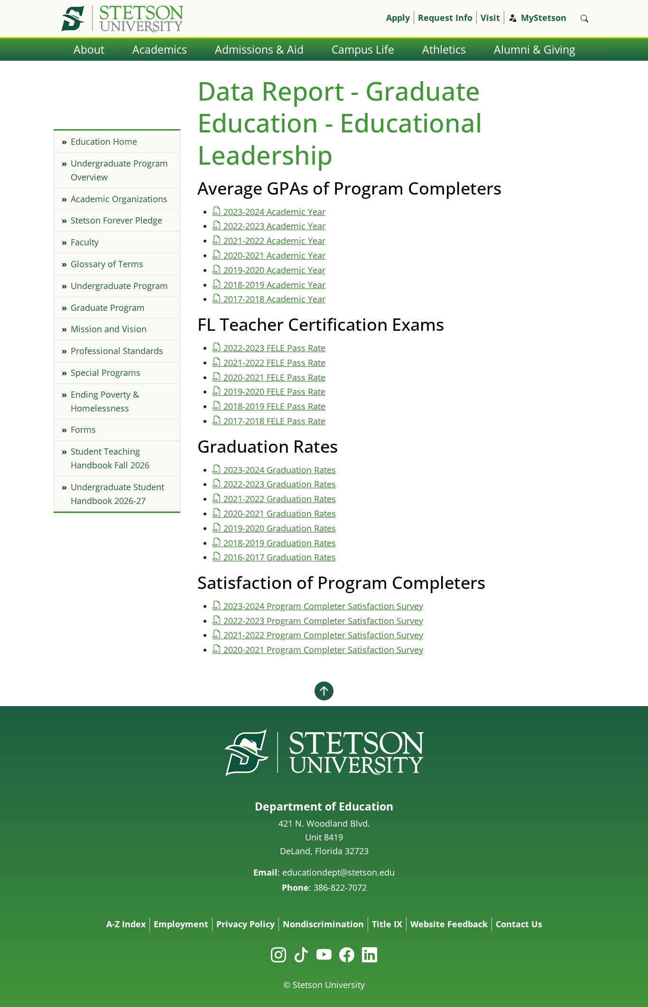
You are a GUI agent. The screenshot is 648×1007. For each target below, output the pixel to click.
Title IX (387, 924)
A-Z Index (126, 924)
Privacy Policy (245, 924)
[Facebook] (346, 954)
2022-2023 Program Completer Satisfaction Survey (323, 620)
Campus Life (363, 49)
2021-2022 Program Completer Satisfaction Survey (323, 635)
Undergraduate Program (119, 285)
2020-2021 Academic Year (274, 255)
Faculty (85, 242)
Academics (159, 49)
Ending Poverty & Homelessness (105, 401)
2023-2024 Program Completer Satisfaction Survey (323, 606)
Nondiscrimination (323, 924)
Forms (83, 429)
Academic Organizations (119, 199)
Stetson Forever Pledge (116, 220)
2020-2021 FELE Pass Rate (274, 377)
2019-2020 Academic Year (274, 270)
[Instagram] (278, 954)
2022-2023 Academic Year (274, 226)
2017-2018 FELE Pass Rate (274, 421)
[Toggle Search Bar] (584, 18)
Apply (398, 17)
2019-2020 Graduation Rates (279, 528)
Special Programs (105, 372)
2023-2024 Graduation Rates (279, 470)
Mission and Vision (109, 329)
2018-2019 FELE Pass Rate (274, 406)
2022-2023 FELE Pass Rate (274, 348)
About (89, 49)
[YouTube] (324, 954)
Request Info (445, 17)
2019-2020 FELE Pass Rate (274, 391)
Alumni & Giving (534, 49)
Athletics (444, 49)
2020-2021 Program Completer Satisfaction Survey (323, 649)
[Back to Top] (324, 691)
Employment (181, 924)
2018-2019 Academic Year (274, 284)
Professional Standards (117, 350)
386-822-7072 (340, 887)
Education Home (104, 141)
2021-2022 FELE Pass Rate (274, 362)
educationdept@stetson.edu (338, 872)
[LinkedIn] (369, 954)
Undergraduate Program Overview (119, 170)
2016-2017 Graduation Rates (279, 557)
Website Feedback (449, 924)
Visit (490, 17)
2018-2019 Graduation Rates (279, 543)
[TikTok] (301, 954)
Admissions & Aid (259, 49)
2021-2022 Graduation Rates (279, 498)
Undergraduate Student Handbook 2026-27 (117, 493)
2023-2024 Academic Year (274, 211)
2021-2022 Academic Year (274, 240)
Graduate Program (108, 307)
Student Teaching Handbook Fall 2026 (110, 458)
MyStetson (543, 17)
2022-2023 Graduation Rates (279, 484)
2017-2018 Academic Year (274, 299)
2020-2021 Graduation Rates (279, 513)
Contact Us (519, 924)
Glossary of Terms (107, 264)
